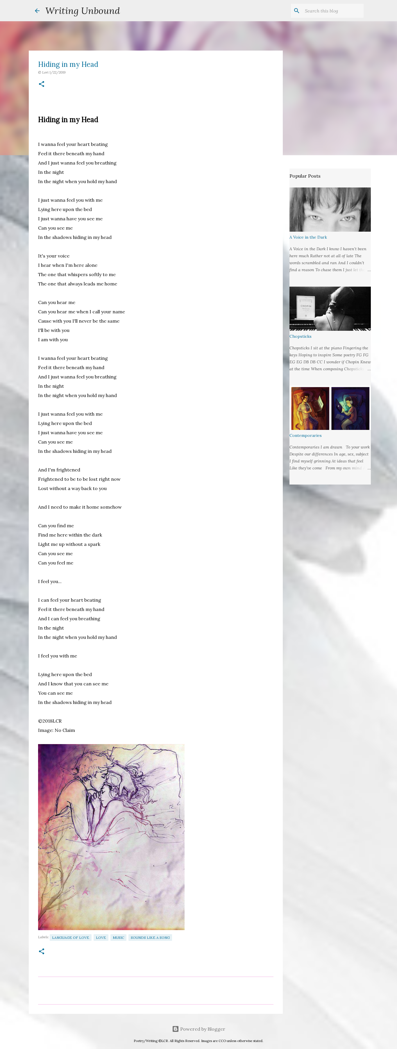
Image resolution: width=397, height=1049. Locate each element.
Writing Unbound (82, 11)
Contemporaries (305, 435)
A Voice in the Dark (308, 237)
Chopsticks (300, 336)
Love (101, 937)
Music (118, 937)
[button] (41, 84)
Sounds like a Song (150, 937)
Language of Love (70, 937)
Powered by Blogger (202, 1029)
